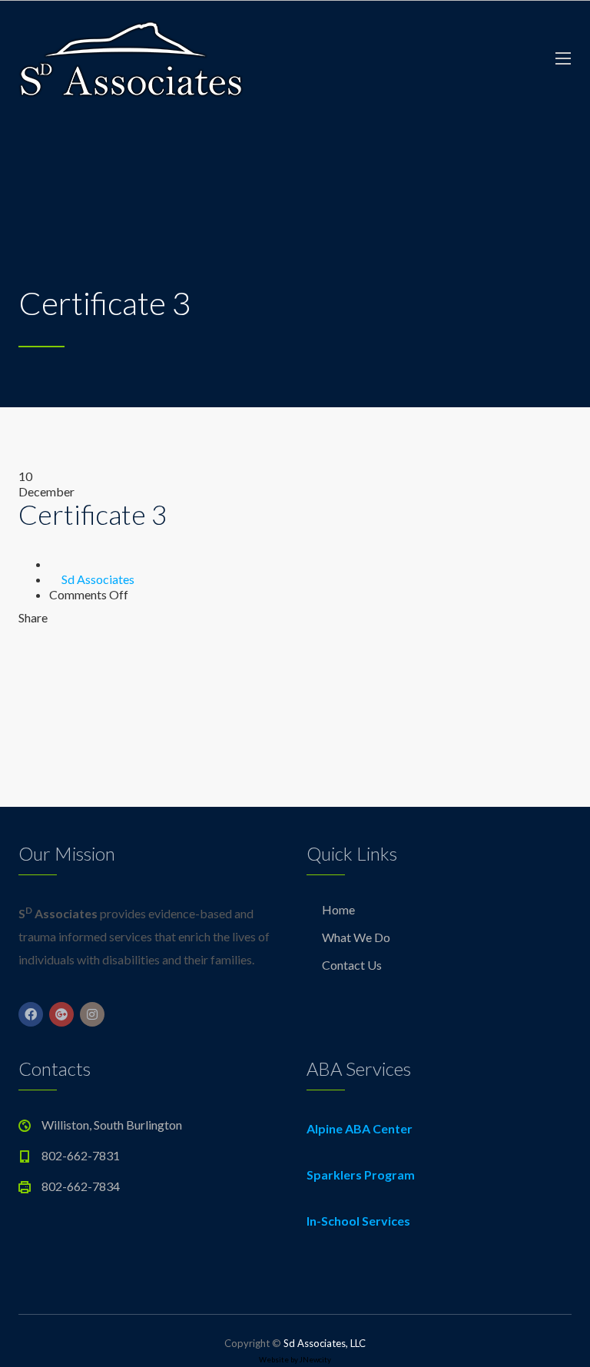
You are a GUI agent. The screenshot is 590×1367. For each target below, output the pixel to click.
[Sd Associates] (130, 58)
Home (338, 909)
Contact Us (352, 964)
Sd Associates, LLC (324, 1343)
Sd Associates (97, 579)
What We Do (356, 937)
